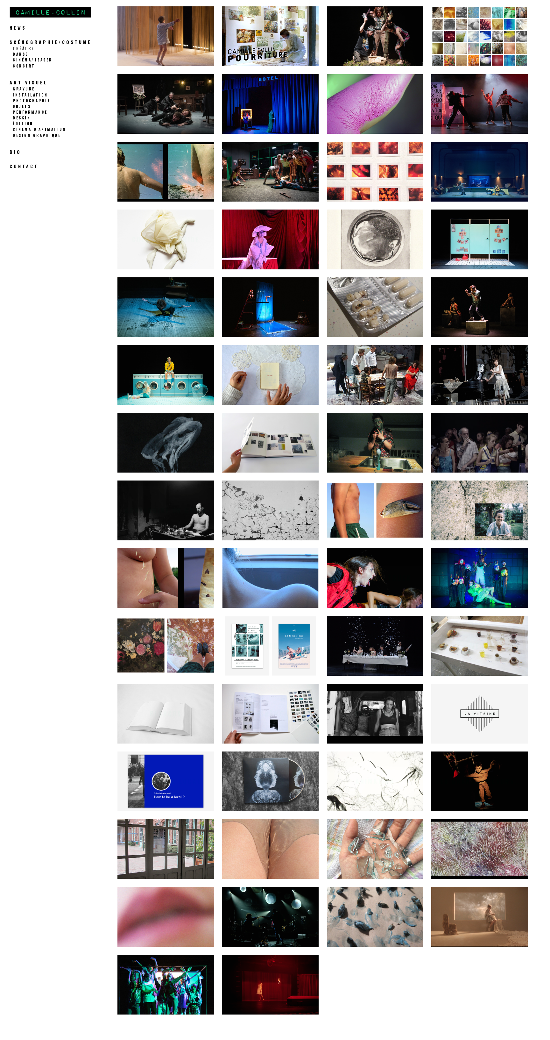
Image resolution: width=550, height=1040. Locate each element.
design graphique (37, 135)
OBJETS (22, 106)
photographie (31, 100)
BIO (15, 151)
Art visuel (29, 82)
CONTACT (24, 166)
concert (24, 65)
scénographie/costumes (53, 42)
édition (23, 123)
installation (30, 94)
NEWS (18, 27)
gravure (24, 88)
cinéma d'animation (39, 129)
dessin (22, 117)
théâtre (23, 48)
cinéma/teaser (33, 59)
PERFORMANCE (30, 112)
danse (20, 54)
